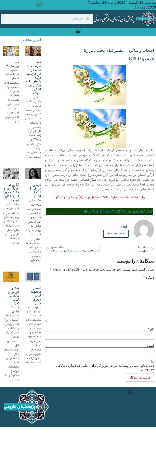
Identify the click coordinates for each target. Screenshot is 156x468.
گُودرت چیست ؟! (12, 64)
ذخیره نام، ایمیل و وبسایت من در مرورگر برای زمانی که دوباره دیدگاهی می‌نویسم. (105, 367)
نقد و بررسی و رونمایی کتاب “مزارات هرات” (13, 297)
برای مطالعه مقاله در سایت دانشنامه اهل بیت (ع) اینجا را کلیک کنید (99, 197)
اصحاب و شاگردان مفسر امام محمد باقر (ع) (119, 50)
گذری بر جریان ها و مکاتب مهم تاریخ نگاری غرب (11, 192)
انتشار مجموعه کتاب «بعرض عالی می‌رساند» (34, 297)
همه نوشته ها (116, 233)
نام (150, 329)
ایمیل (149, 345)
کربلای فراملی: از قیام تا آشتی (35, 190)
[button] (39, 4)
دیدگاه (148, 277)
